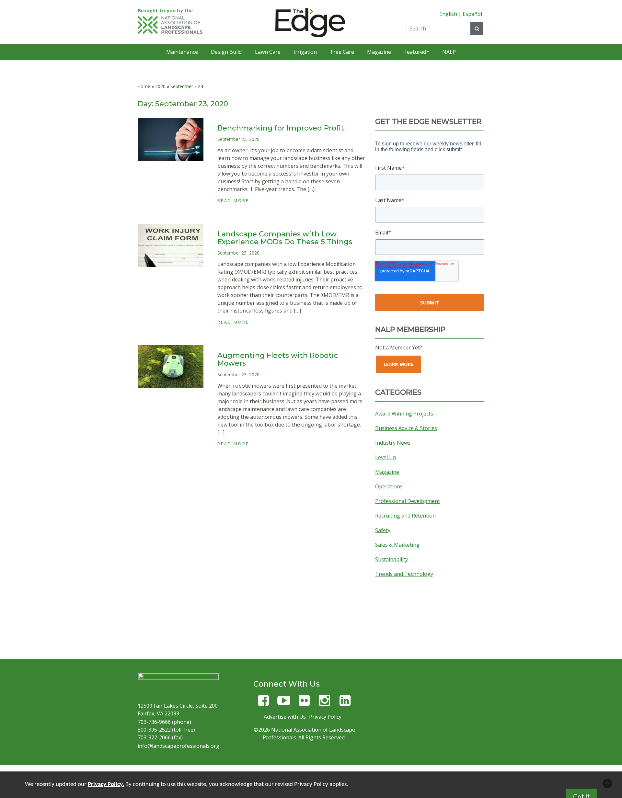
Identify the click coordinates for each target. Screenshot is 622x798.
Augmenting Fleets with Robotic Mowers (277, 359)
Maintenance (182, 51)
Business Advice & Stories (406, 428)
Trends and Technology (404, 573)
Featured (415, 51)
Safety (382, 530)
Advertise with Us (285, 716)
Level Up (385, 457)
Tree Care (342, 51)
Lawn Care (268, 51)
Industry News (392, 442)
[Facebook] (263, 703)
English (448, 13)
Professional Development (407, 501)
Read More (233, 200)
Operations (389, 486)
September (181, 86)
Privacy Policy (325, 716)
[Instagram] (324, 703)
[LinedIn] (345, 703)
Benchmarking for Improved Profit (280, 128)
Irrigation (305, 51)
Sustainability (391, 559)
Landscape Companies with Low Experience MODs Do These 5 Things (284, 238)
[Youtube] (283, 703)
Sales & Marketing (397, 544)
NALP (449, 51)
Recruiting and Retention (405, 515)
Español (472, 13)
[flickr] (304, 703)
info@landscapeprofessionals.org (178, 745)
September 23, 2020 (238, 139)
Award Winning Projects (404, 413)
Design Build (226, 51)
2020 (160, 86)
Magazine (379, 51)
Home (144, 86)
